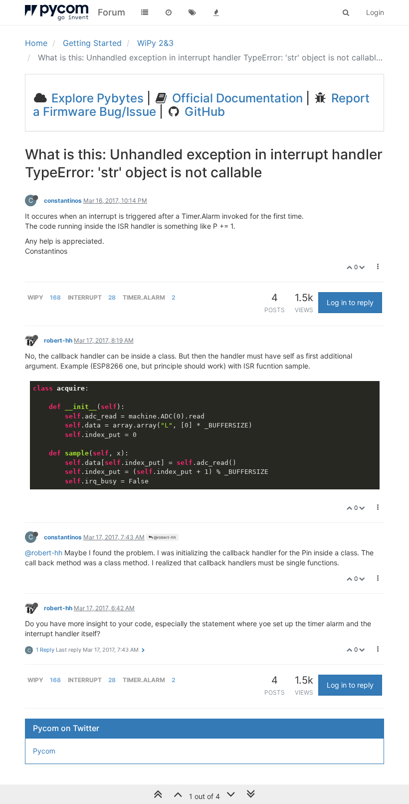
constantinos (63, 200)
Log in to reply (350, 302)
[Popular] (216, 12)
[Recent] (169, 12)
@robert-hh (164, 537)
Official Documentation (236, 98)
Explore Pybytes (96, 98)
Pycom (44, 751)
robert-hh (58, 340)
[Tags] (192, 12)
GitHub (203, 111)
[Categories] (145, 12)
